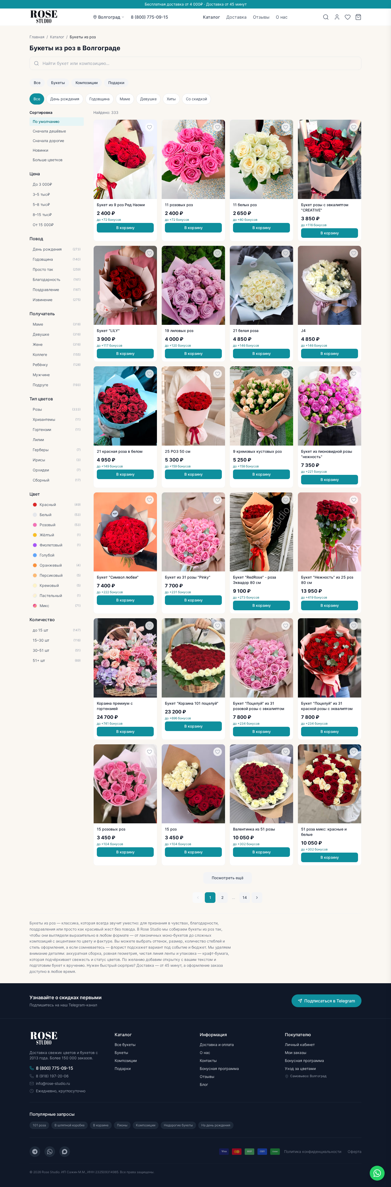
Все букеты (125, 1044)
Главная (37, 37)
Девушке (148, 99)
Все (37, 82)
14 (245, 897)
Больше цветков (48, 159)
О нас (282, 17)
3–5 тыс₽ (41, 194)
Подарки (116, 82)
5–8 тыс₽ (41, 204)
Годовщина (99, 99)
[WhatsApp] (49, 1151)
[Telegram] (35, 1151)
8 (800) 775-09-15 (149, 17)
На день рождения (215, 1125)
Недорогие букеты (178, 1125)
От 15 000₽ (43, 224)
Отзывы (261, 17)
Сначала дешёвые (49, 131)
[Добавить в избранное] (149, 127)
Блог (204, 1084)
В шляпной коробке (70, 1125)
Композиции (87, 82)
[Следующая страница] (257, 897)
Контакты (208, 1060)
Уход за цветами (300, 1068)
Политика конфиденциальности (312, 1151)
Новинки (40, 150)
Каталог (211, 17)
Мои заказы (295, 1052)
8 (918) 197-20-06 (52, 1076)
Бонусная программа (219, 1068)
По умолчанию (46, 121)
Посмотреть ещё (227, 877)
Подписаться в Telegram (329, 1000)
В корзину (125, 227)
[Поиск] (326, 17)
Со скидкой (196, 99)
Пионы (122, 1125)
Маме (125, 99)
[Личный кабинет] (337, 17)
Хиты (171, 99)
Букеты (58, 82)
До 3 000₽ (42, 184)
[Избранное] (347, 17)
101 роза (39, 1125)
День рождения (64, 99)
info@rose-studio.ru (53, 1083)
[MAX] (64, 1151)
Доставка (236, 17)
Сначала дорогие (48, 140)
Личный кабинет (300, 1044)
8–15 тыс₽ (42, 214)
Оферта (354, 1151)
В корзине (101, 1125)
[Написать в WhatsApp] (377, 1173)
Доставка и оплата (217, 1044)
